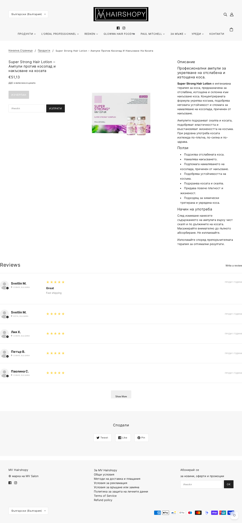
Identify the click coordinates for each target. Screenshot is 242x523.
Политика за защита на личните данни (121, 491)
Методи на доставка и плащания (117, 478)
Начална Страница (21, 50)
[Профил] (232, 14)
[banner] (121, 14)
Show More (121, 396)
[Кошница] (231, 29)
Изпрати (55, 108)
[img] (225, 14)
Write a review (234, 265)
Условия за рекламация (110, 483)
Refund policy (103, 500)
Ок (229, 484)
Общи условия (104, 474)
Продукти (44, 50)
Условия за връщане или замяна (116, 487)
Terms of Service (105, 495)
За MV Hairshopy (105, 470)
